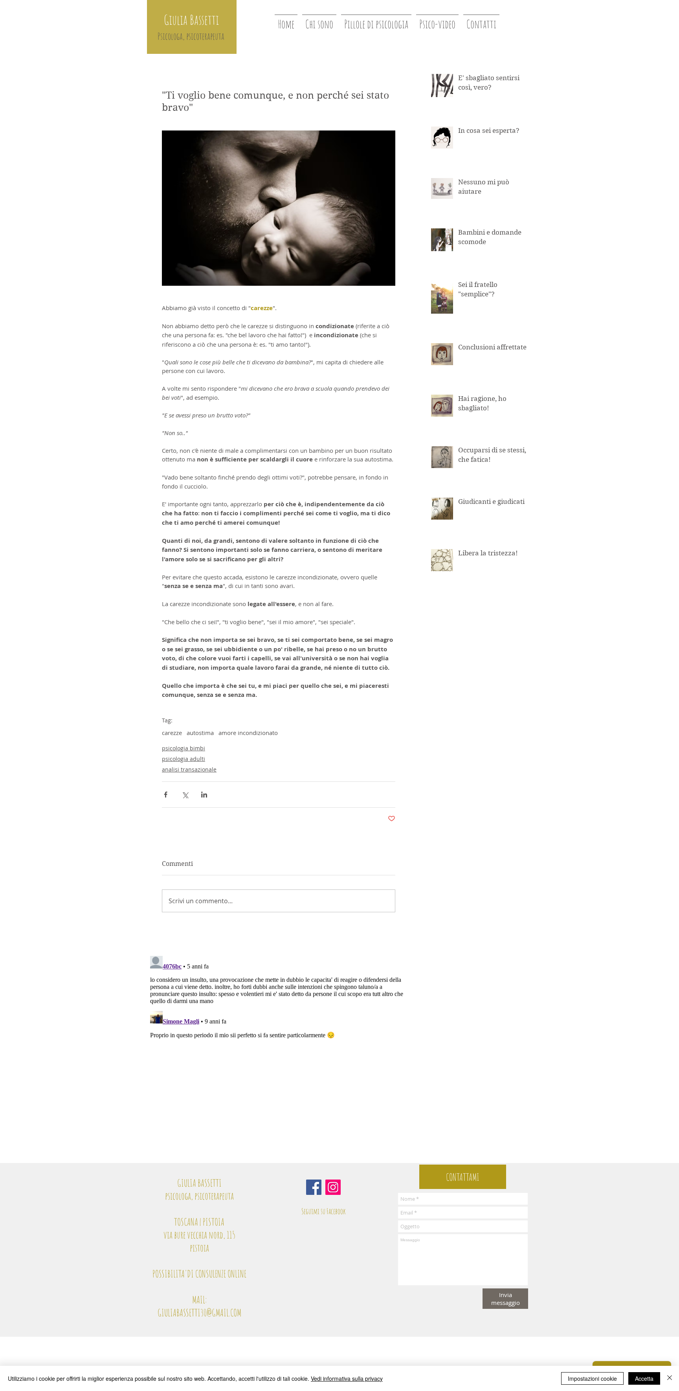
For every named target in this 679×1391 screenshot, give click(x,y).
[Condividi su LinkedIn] (204, 794)
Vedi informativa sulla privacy (347, 1378)
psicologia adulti (183, 759)
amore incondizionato (248, 732)
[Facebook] (313, 1187)
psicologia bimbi (183, 748)
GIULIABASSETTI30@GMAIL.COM (199, 1312)
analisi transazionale (189, 769)
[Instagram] (333, 1187)
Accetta (644, 1378)
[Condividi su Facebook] (165, 794)
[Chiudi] (669, 1378)
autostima (200, 732)
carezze (172, 732)
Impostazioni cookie (592, 1378)
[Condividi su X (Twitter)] (185, 794)
